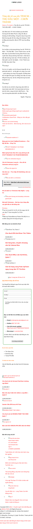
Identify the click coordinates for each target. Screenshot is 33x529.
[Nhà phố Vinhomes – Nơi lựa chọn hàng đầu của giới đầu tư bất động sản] (18, 196)
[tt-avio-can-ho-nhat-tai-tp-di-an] (11, 375)
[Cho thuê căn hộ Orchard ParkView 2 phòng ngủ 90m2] (8, 377)
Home (4, 25)
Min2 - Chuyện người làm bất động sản (21, 507)
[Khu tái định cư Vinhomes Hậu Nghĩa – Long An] (13, 177)
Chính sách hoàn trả (12, 523)
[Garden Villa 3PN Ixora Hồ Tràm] (7, 400)
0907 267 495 (15, 323)
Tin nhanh (10, 25)
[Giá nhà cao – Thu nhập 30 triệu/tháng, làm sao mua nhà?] (11, 168)
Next (3, 214)
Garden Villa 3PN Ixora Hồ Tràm (11, 404)
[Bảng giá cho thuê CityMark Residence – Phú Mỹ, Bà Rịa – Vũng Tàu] (11, 137)
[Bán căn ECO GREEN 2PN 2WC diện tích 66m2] (6, 422)
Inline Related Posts (27, 187)
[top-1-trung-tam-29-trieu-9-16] (16, 277)
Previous (4, 208)
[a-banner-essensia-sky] (16, 10)
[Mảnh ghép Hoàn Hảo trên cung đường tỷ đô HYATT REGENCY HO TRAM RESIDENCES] (18, 147)
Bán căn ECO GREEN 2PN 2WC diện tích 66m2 (16, 425)
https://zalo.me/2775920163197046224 (18, 328)
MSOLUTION (5, 509)
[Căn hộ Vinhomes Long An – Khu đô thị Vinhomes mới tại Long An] (13, 158)
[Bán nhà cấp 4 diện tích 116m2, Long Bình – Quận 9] (5, 389)
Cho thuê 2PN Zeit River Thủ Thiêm (18, 233)
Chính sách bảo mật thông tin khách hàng (11, 520)
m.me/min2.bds (18, 331)
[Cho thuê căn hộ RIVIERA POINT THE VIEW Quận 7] (11, 410)
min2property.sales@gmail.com (19, 320)
